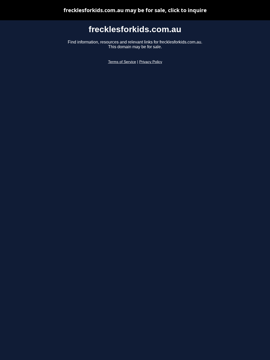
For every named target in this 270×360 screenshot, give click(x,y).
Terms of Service (122, 62)
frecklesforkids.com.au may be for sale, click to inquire (135, 10)
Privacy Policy (150, 62)
